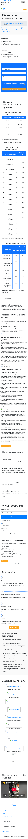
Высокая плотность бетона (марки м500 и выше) (13, 555)
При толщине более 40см (8, 550)
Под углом (4, 548)
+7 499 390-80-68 (6, 1)
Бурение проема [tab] (6, 520)
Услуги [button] (4, 810)
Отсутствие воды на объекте (9, 553)
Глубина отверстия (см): (7, 534)
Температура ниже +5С (7, 551)
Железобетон (5, 525)
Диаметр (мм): (4, 528)
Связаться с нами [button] (7, 816)
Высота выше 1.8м (6, 546)
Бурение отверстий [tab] (7, 517)
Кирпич (4, 524)
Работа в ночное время (7, 556)
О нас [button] (3, 813)
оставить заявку (6, 446)
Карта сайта (5, 831)
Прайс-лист (23, 2)
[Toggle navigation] (25, 9)
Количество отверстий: (19, 534)
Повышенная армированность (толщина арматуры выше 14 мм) (14, 544)
